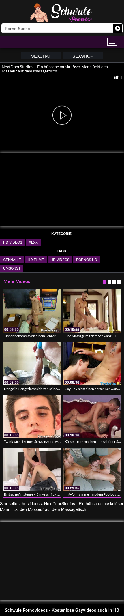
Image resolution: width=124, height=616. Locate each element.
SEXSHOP (82, 56)
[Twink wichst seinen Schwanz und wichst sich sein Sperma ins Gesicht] (32, 416)
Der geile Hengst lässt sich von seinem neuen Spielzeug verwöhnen (53, 389)
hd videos (12, 242)
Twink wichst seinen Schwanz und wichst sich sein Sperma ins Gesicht (55, 441)
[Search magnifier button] (117, 28)
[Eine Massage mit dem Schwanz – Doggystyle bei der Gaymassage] (92, 311)
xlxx (33, 242)
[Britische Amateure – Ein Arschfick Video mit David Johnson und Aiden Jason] (32, 469)
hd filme (36, 259)
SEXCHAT (41, 56)
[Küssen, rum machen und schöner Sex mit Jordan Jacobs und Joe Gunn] (92, 416)
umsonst (11, 268)
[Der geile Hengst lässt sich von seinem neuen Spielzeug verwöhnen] (32, 363)
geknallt (12, 259)
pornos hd (86, 259)
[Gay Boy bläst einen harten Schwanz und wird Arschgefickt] (92, 363)
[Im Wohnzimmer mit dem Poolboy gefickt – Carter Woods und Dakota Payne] (92, 469)
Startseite (8, 503)
